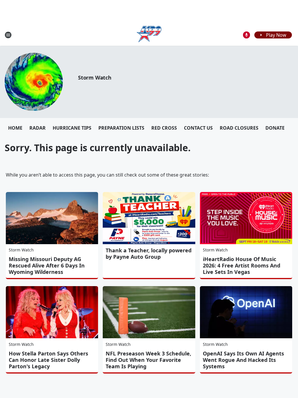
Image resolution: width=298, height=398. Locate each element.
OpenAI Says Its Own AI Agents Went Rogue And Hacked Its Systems (243, 359)
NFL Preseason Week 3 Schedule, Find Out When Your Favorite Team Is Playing (148, 359)
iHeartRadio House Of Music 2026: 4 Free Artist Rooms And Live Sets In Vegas (241, 265)
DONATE (275, 128)
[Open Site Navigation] (8, 34)
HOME (15, 128)
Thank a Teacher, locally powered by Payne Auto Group (148, 253)
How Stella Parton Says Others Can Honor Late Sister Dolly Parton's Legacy (48, 359)
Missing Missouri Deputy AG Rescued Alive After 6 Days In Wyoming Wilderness (47, 265)
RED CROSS (164, 128)
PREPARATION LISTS (121, 128)
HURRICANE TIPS (72, 128)
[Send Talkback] (246, 34)
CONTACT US (198, 128)
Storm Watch (94, 77)
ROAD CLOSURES (239, 128)
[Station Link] (149, 34)
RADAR (37, 128)
